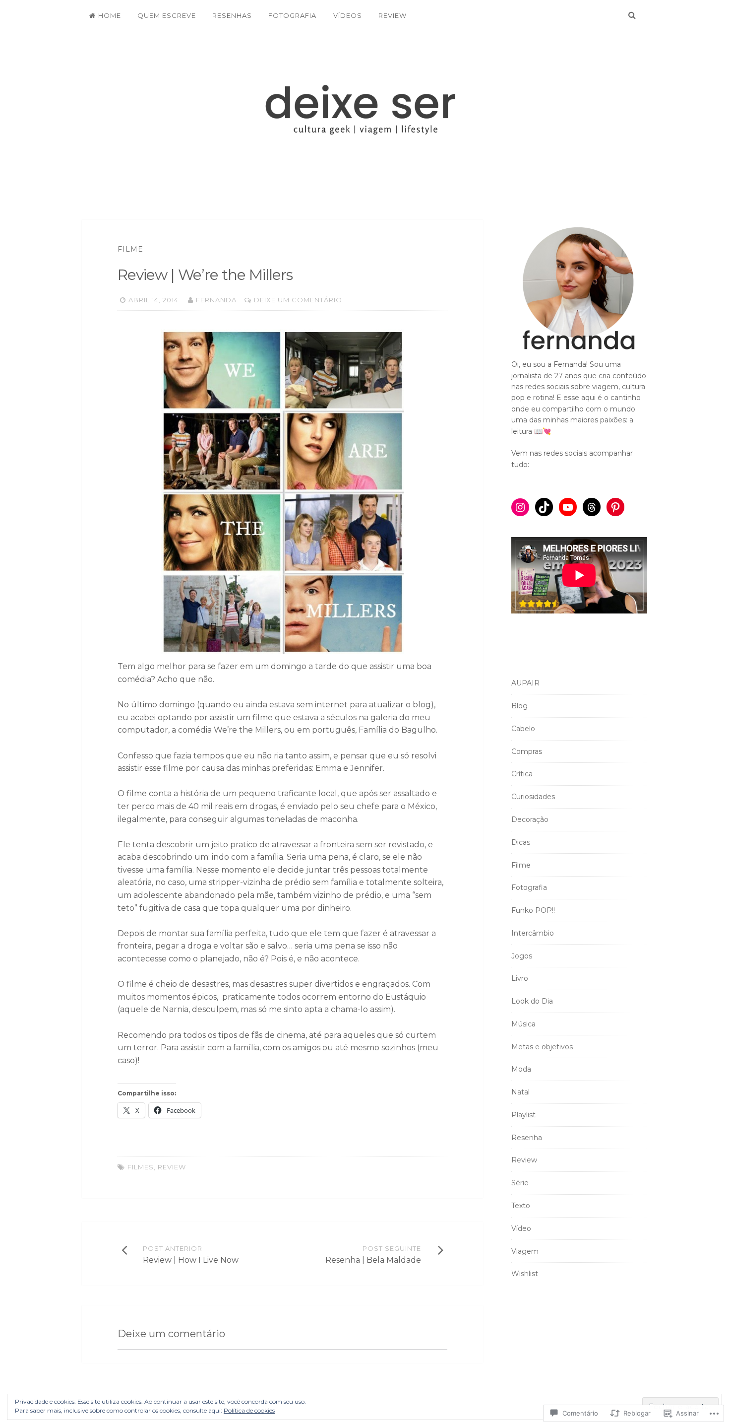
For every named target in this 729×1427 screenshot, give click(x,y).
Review (392, 15)
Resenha (526, 1137)
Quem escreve (166, 15)
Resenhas (232, 15)
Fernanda (216, 300)
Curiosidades (533, 796)
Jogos (521, 955)
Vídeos (347, 15)
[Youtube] (568, 507)
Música (523, 1023)
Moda (521, 1069)
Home (109, 15)
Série (520, 1182)
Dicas (520, 842)
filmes (140, 1167)
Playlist (523, 1114)
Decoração (529, 819)
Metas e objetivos (542, 1046)
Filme (130, 249)
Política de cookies (249, 1410)
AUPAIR (525, 683)
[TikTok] (544, 507)
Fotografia (292, 15)
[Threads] (592, 507)
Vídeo (521, 1228)
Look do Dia (532, 1001)
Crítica (522, 773)
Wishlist (524, 1273)
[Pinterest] (615, 507)
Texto (520, 1205)
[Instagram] (520, 507)
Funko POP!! (533, 910)
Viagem (525, 1251)
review (172, 1167)
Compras (526, 751)
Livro (519, 978)
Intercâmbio (532, 933)
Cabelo (523, 728)
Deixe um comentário (298, 300)
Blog (519, 705)
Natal (520, 1091)
